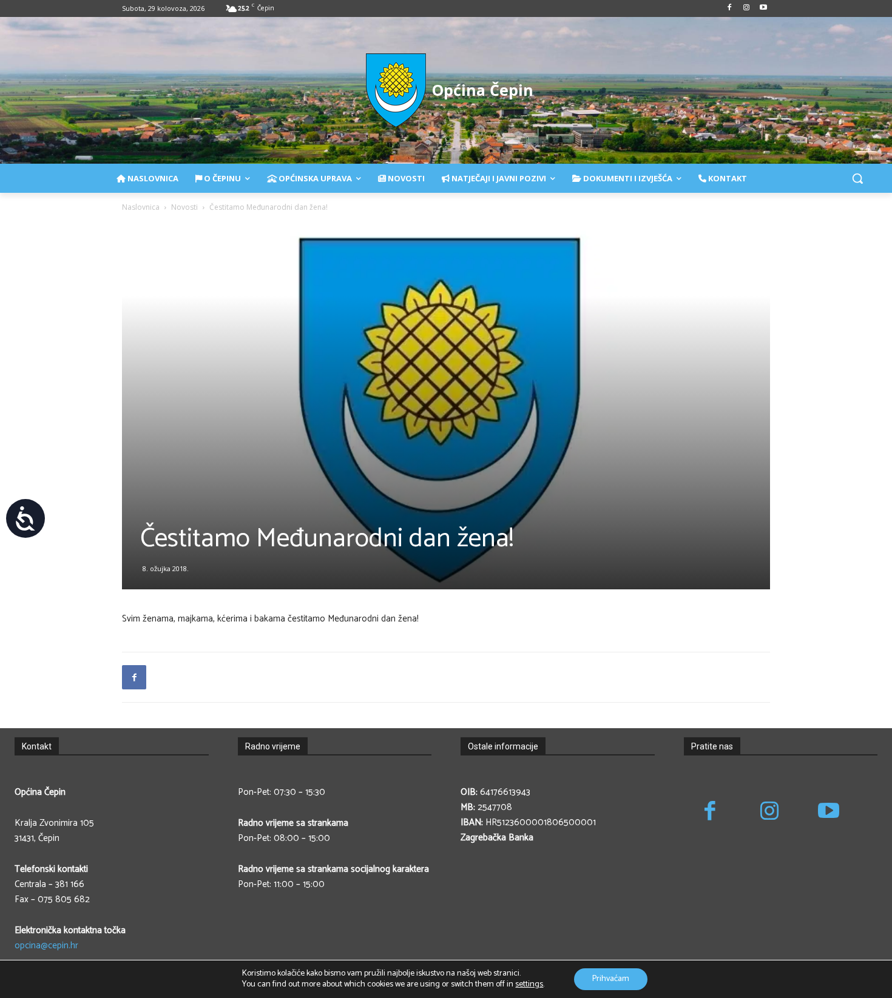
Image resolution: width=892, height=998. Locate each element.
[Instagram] (746, 9)
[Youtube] (763, 9)
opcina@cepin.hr (46, 945)
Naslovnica (141, 207)
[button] (857, 178)
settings (529, 984)
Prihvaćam (610, 979)
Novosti (184, 207)
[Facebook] (730, 9)
